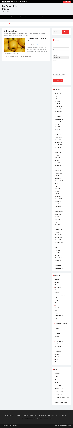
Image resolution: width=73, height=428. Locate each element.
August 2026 (58, 93)
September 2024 (59, 150)
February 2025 (58, 137)
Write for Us (58, 385)
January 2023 (58, 201)
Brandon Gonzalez (33, 44)
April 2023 (57, 193)
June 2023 (57, 188)
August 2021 (58, 245)
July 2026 (57, 96)
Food (6, 56)
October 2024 (58, 147)
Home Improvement (59, 315)
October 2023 (58, 178)
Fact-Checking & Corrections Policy (29, 418)
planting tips (28, 56)
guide (24, 56)
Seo (56, 349)
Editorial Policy (58, 394)
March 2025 (58, 134)
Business (57, 279)
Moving (56, 338)
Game (56, 302)
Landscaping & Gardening (61, 323)
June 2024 (57, 157)
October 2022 (58, 209)
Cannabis (57, 282)
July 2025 (57, 124)
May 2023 (57, 191)
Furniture (57, 300)
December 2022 (58, 204)
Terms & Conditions (59, 391)
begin (10, 56)
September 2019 (59, 268)
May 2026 (57, 98)
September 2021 (59, 242)
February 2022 (58, 229)
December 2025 (58, 111)
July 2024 (57, 155)
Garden (56, 305)
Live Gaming (58, 331)
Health (56, 310)
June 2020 (57, 250)
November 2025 (58, 114)
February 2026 (58, 106)
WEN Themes (67, 425)
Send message (58, 80)
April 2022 (57, 224)
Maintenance (58, 333)
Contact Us (35, 17)
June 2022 (57, 219)
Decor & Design (58, 287)
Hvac (56, 318)
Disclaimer (44, 17)
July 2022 (57, 216)
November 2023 (58, 175)
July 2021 (57, 247)
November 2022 (58, 206)
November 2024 (58, 145)
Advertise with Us (24, 17)
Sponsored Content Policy (61, 402)
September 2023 (59, 181)
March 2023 (58, 196)
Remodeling (58, 346)
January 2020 (58, 260)
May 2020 (57, 252)
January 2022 (58, 232)
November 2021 (58, 237)
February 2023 (58, 198)
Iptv (56, 320)
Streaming (57, 356)
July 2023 (57, 186)
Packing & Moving (59, 341)
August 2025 (58, 121)
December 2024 (58, 142)
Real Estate (57, 344)
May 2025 (57, 129)
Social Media (58, 351)
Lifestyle (57, 328)
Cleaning (57, 284)
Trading (56, 362)
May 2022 (57, 222)
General (57, 308)
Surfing (56, 359)
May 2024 (57, 160)
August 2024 (58, 152)
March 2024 (58, 165)
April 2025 (57, 132)
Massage (57, 336)
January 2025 (58, 139)
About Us (13, 17)
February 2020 (58, 258)
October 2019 (58, 265)
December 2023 (58, 173)
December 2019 (58, 263)
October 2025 (58, 116)
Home (5, 17)
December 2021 (58, 234)
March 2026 (58, 103)
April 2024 (57, 163)
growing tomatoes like (17, 56)
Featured (57, 290)
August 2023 (58, 183)
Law (56, 326)
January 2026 (58, 109)
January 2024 (58, 170)
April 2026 (57, 101)
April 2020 (57, 255)
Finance (57, 292)
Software (57, 354)
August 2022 (58, 214)
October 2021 (58, 240)
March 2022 (58, 227)
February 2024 (58, 168)
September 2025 (59, 119)
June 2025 (57, 126)
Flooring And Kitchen (60, 295)
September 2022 (59, 211)
